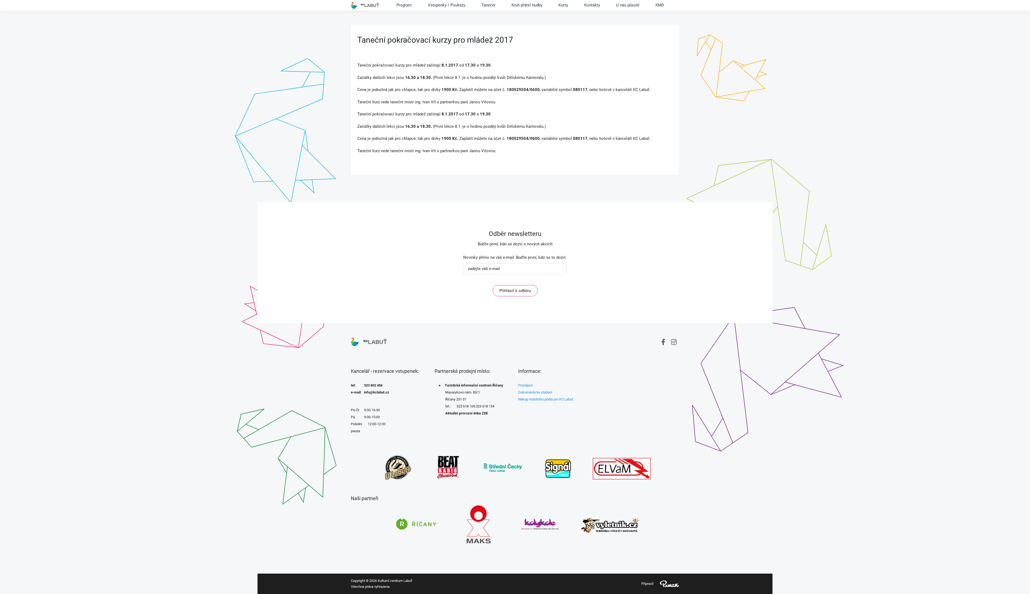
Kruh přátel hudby (527, 5)
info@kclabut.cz (376, 392)
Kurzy (563, 5)
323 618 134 (485, 406)
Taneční (488, 5)
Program (404, 5)
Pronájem (525, 385)
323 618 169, (466, 406)
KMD (660, 5)
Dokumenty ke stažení (535, 392)
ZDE (485, 413)
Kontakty (592, 5)
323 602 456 (373, 385)
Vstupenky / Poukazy (446, 5)
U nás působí (627, 5)
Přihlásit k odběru (515, 290)
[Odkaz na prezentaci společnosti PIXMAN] (666, 584)
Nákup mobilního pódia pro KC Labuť (545, 399)
